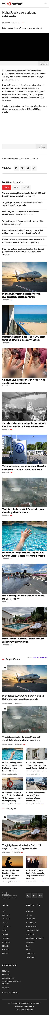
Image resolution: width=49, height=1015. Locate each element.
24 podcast (30, 934)
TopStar (5, 938)
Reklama (5, 971)
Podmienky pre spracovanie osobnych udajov (11, 981)
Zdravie (5, 946)
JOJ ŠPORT (6, 919)
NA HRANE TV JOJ (32, 930)
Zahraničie (30, 942)
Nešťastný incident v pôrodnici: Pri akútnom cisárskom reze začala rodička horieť (20, 213)
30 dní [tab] (26, 187)
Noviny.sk (29, 911)
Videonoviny (31, 923)
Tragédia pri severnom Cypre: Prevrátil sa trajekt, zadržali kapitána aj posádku (22, 204)
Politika (29, 950)
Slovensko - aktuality (34, 938)
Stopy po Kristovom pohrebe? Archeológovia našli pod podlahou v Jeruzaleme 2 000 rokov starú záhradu (23, 252)
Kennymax (30, 1006)
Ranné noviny (31, 927)
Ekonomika (30, 954)
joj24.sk (29, 915)
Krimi (28, 946)
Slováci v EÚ (30, 957)
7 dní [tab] (16, 187)
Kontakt (5, 975)
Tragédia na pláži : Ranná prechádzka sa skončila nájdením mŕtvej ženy (22, 222)
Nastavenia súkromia (10, 992)
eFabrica (30, 1010)
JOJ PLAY (5, 915)
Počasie (5, 954)
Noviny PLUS (30, 919)
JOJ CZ (4, 923)
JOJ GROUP (6, 927)
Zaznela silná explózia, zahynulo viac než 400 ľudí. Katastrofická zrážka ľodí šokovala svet (23, 194)
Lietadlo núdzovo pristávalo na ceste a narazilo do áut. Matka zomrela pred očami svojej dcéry (23, 241)
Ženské (5, 934)
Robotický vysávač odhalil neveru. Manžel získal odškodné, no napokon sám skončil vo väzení (22, 231)
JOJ (3, 911)
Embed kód (43, 64)
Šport (4, 930)
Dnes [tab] (7, 187)
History (5, 950)
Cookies (5, 988)
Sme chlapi (6, 942)
